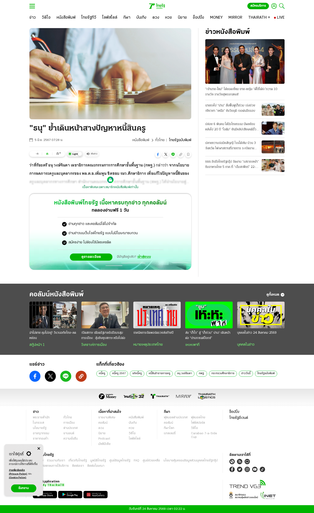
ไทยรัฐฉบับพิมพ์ (266, 373)
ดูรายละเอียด (91, 257)
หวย (131, 428)
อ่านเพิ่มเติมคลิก (18, 472)
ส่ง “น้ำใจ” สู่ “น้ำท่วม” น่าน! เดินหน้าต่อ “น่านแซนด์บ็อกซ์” (207, 335)
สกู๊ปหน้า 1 (37, 345)
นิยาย (102, 433)
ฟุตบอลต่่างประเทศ (176, 417)
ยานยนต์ (68, 433)
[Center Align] (38, 448)
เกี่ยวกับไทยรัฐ (78, 460)
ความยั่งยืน (70, 438)
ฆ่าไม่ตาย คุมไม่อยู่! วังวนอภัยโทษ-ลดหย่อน (52, 335)
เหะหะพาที (192, 345)
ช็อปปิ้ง (234, 412)
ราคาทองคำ (40, 438)
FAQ (136, 460)
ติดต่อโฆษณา (95, 466)
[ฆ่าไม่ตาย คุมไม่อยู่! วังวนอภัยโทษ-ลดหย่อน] (53, 315)
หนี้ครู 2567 (119, 373)
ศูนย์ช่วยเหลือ (151, 460)
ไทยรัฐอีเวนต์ (238, 418)
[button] (158, 154)
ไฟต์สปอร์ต (198, 423)
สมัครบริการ (258, 6)
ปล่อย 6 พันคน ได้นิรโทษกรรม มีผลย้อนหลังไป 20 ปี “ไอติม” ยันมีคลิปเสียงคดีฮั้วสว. (230, 127)
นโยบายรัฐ (39, 428)
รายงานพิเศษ (106, 417)
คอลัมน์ (103, 423)
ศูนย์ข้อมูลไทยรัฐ (119, 460)
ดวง (101, 428)
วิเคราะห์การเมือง (94, 345)
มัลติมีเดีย (104, 444)
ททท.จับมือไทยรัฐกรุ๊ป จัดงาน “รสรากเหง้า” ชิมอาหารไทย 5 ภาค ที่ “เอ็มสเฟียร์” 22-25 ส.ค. (232, 165)
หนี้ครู (102, 373)
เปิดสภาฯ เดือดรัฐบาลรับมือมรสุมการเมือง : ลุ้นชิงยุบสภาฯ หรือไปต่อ (103, 335)
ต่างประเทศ (70, 428)
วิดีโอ (132, 433)
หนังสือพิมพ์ (140, 140)
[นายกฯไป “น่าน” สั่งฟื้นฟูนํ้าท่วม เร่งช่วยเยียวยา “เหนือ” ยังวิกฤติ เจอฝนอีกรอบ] (273, 109)
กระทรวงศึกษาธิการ (222, 373)
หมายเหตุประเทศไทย (148, 345)
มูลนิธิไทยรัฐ (98, 460)
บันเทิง (133, 423)
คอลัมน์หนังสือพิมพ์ (56, 294)
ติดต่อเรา (78, 466)
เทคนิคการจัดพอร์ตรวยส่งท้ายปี (153, 333)
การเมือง (69, 423)
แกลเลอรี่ (170, 433)
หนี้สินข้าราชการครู (159, 373)
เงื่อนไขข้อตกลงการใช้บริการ (51, 466)
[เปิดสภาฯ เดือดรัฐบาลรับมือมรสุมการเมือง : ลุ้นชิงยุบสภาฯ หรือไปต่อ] (105, 315)
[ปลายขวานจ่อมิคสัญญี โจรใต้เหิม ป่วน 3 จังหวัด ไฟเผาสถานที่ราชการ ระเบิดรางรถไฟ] (273, 146)
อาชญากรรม (41, 433)
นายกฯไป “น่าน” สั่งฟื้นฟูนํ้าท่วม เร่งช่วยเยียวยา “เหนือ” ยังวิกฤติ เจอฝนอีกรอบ (230, 108)
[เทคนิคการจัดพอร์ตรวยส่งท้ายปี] (157, 315)
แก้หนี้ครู (137, 373)
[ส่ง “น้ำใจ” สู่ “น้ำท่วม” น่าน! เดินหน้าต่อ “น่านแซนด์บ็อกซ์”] (209, 315)
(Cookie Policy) (17, 477)
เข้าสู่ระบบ (144, 257)
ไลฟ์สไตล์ (134, 438)
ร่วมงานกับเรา (56, 460)
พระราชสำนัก (41, 417)
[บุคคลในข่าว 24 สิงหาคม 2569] (261, 315)
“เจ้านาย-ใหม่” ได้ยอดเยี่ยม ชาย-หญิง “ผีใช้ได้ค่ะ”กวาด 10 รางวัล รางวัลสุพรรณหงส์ (241, 91)
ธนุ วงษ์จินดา (184, 373)
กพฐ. (202, 373)
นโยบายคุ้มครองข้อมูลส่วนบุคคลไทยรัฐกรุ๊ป (190, 460)
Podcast (104, 438)
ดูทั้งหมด (272, 295)
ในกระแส (38, 423)
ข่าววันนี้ (246, 373)
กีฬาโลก (169, 428)
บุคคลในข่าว (245, 345)
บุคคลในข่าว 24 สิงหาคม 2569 (257, 333)
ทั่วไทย (160, 140)
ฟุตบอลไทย (198, 417)
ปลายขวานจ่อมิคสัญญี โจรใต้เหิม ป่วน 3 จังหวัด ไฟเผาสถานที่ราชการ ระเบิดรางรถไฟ (230, 146)
